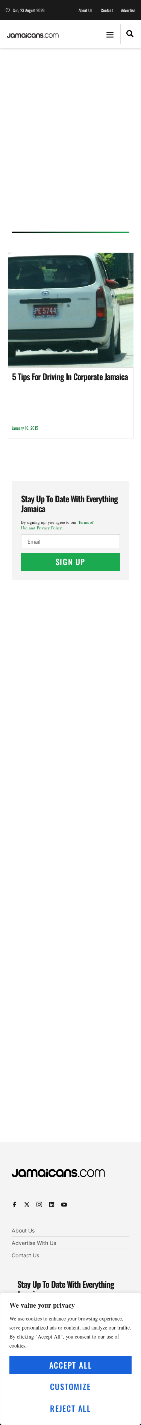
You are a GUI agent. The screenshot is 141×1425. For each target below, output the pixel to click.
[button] (110, 34)
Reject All (70, 1408)
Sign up (71, 561)
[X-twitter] (27, 1204)
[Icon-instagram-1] (39, 1204)
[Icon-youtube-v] (64, 1204)
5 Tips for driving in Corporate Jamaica (70, 376)
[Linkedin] (52, 1204)
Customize (70, 1386)
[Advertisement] (70, 142)
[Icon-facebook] (14, 1204)
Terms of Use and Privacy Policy (57, 525)
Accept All (70, 1365)
